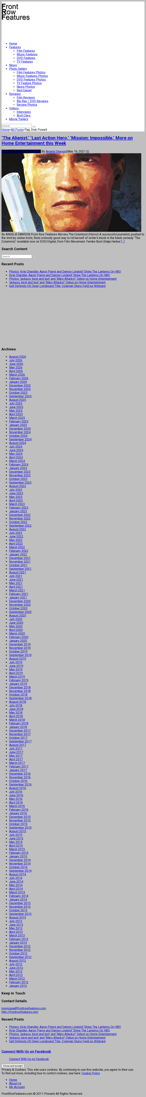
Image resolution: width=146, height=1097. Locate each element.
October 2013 (18, 910)
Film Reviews (26, 97)
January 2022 (18, 554)
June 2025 (16, 407)
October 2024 (18, 436)
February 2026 (18, 378)
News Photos (26, 87)
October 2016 (18, 781)
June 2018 (16, 709)
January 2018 (18, 727)
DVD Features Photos (31, 79)
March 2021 (17, 590)
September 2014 (20, 871)
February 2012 (18, 982)
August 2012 (17, 960)
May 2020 (15, 626)
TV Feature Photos (29, 83)
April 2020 (16, 630)
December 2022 (20, 515)
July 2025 (15, 403)
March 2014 (17, 892)
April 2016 (16, 802)
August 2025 (17, 400)
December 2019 (20, 644)
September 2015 (20, 827)
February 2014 (18, 896)
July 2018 (15, 705)
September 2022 (20, 525)
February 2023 (18, 508)
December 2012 (20, 946)
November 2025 (20, 389)
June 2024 (16, 450)
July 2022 (15, 533)
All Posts (17, 129)
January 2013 (18, 943)
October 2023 (18, 479)
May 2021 (15, 583)
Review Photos (27, 105)
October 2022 (18, 522)
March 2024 (17, 461)
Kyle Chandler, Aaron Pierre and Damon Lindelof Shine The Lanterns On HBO (59, 275)
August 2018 (17, 702)
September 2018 (20, 698)
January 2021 (18, 597)
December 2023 (20, 472)
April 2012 (16, 975)
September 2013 (20, 914)
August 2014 (17, 874)
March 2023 (17, 504)
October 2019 (18, 651)
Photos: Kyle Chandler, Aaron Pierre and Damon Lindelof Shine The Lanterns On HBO (65, 271)
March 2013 (17, 935)
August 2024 (17, 443)
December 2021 (20, 558)
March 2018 (17, 720)
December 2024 (20, 428)
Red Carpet (24, 90)
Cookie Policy (91, 1073)
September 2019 (20, 655)
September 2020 (20, 612)
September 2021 (20, 569)
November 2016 (20, 777)
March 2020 (17, 633)
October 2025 (18, 392)
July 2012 (15, 964)
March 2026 (17, 375)
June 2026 (16, 364)
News (13, 65)
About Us (15, 1083)
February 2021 (18, 594)
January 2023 (18, 511)
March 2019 (17, 676)
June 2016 (16, 795)
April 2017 (16, 759)
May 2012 (15, 971)
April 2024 (16, 457)
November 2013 (20, 907)
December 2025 (20, 385)
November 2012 (20, 950)
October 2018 (18, 694)
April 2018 (16, 716)
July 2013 (15, 921)
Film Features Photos (31, 72)
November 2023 (20, 475)
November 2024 (20, 432)
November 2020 (20, 605)
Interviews (24, 112)
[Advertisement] (71, 29)
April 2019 (16, 673)
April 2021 (16, 587)
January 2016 (18, 813)
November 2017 (20, 734)
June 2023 (16, 493)
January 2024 (18, 468)
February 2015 (18, 853)
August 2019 (17, 659)
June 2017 (16, 752)
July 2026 (15, 360)
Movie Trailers (18, 119)
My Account (17, 1087)
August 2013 (17, 917)
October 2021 (18, 565)
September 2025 (20, 396)
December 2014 (20, 860)
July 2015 (15, 835)
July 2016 (15, 792)
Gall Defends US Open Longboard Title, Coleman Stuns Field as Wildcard (57, 286)
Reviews (15, 94)
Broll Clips (23, 115)
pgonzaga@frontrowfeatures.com (24, 1008)
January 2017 (18, 770)
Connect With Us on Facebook (26, 1052)
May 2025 (15, 410)
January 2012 (18, 986)
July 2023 (15, 490)
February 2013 (18, 939)
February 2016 (18, 809)
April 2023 (16, 500)
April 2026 (16, 371)
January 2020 (18, 641)
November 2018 (20, 691)
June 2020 (16, 623)
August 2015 (17, 831)
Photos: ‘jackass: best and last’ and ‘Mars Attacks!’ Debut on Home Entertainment (63, 279)
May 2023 (15, 497)
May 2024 (15, 454)
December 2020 (20, 601)
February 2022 (18, 551)
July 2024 (15, 446)
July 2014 (15, 878)
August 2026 (17, 357)
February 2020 (18, 637)
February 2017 (18, 766)
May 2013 (15, 928)
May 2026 (15, 367)
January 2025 (18, 425)
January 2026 (18, 382)
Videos (14, 108)
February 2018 (18, 723)
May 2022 (15, 540)
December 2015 (20, 817)
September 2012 (20, 957)
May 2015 (15, 842)
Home (13, 43)
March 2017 (17, 763)
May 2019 (15, 669)
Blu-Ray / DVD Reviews (32, 101)
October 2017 (18, 738)
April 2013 (16, 932)
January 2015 (18, 856)
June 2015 (16, 838)
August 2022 (17, 529)
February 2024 (18, 464)
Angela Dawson (56, 151)
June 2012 (16, 968)
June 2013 (16, 925)
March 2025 (17, 418)
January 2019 (18, 684)
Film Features (26, 51)
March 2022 (17, 547)
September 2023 (20, 482)
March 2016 (17, 806)
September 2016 (20, 784)
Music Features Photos (32, 76)
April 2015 (16, 845)
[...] (123, 241)
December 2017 (20, 730)
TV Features (25, 61)
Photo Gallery (18, 69)
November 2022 (20, 518)
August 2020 (17, 615)
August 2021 (17, 572)
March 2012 (17, 978)
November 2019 (20, 648)
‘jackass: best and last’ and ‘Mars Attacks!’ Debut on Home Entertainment (57, 282)
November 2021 (20, 561)
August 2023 (17, 486)
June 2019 (16, 666)
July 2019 (15, 662)
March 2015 (17, 849)
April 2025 (16, 414)
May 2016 (15, 799)
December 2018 (20, 687)
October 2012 (18, 953)
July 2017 (15, 748)
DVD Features (26, 58)
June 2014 (16, 881)
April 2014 (16, 889)
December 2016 (20, 774)
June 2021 (16, 579)
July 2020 (15, 619)
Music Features (27, 54)
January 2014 (18, 899)
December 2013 (20, 903)
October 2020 (18, 608)
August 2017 (17, 745)
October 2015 (18, 824)
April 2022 (16, 543)
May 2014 (15, 885)
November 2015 (20, 820)
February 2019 (18, 680)
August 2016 (17, 788)
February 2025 (18, 421)
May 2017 (15, 756)
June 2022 (16, 536)
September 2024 (20, 439)
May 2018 (15, 712)
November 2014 (20, 863)
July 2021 (15, 576)
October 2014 (18, 867)
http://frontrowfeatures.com (20, 1012)
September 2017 (20, 741)
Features (15, 47)
